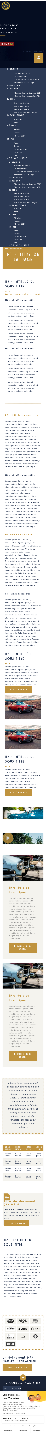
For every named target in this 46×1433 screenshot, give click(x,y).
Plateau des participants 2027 (28, 184)
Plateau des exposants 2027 (27, 96)
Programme (14, 86)
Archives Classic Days (24, 82)
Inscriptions (15, 115)
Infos (11, 139)
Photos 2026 (20, 136)
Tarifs (11, 99)
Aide (16, 123)
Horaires (18, 152)
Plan (16, 155)
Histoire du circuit (22, 73)
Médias (11, 126)
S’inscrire (18, 119)
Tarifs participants (22, 103)
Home (7, 248)
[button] (8, 838)
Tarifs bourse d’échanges (25, 112)
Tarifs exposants (21, 199)
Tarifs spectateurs (22, 106)
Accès (17, 230)
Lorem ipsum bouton (24, 947)
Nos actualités (17, 158)
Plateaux (12, 89)
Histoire (12, 69)
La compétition (21, 169)
